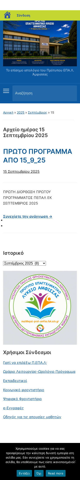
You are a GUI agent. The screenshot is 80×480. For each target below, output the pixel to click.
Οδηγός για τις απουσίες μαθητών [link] (32, 417)
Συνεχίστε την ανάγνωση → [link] (27, 216)
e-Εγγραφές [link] (13, 408)
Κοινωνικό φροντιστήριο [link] (23, 390)
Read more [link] (55, 473)
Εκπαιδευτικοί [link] (15, 380)
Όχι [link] (38, 473)
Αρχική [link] (8, 112)
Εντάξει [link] (24, 473)
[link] (7, 15)
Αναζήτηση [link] (70, 93)
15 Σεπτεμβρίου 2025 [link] (21, 171)
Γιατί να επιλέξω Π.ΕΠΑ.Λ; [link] (25, 362)
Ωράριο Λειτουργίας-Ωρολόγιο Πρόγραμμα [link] (39, 371)
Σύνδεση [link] (23, 15)
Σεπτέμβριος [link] (37, 112)
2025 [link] (20, 112)
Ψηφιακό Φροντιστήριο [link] (22, 399)
